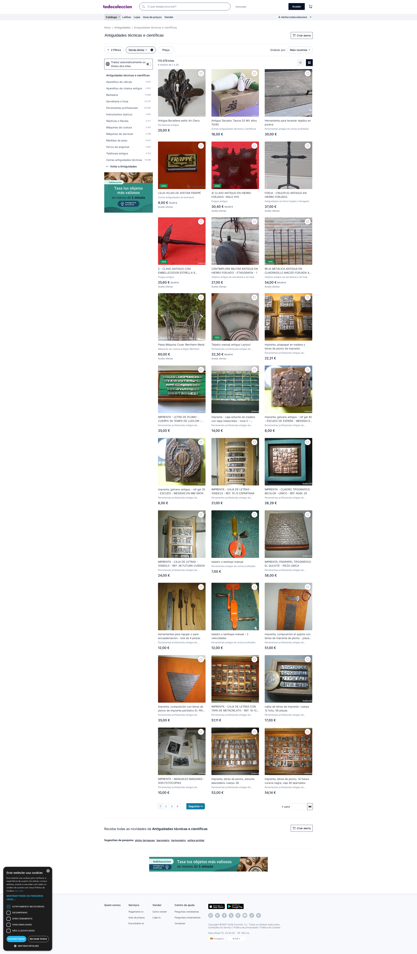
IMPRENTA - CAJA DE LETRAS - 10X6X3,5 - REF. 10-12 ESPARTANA (232, 491)
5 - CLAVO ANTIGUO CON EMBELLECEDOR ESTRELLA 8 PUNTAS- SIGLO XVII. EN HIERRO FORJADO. (178, 271)
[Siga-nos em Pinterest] (238, 915)
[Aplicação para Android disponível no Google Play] (235, 906)
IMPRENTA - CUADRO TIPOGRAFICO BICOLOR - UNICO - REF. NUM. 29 (287, 491)
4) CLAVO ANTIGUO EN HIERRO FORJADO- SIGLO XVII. (231, 194)
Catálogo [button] (112, 17)
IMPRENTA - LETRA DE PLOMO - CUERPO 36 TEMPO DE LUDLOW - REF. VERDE (179, 419)
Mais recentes (299, 50)
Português (218, 938)
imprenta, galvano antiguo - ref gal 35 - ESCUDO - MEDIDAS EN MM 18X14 (181, 491)
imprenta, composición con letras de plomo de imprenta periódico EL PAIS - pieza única (181, 708)
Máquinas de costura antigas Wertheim (178, 349)
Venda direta (137, 50)
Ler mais (19, 890)
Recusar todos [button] (38, 939)
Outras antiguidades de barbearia (176, 197)
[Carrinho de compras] (311, 6)
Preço (166, 50)
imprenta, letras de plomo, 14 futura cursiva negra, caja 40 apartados (287, 780)
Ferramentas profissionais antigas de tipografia (284, 352)
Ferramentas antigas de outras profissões (287, 128)
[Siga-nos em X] (231, 915)
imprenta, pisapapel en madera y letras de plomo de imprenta (285, 346)
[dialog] (27, 909)
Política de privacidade (246, 927)
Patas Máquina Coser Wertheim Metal (181, 344)
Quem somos (112, 905)
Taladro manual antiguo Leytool (231, 344)
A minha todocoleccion (292, 17)
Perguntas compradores (187, 917)
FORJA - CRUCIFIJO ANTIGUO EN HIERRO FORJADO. (286, 194)
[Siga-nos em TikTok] (251, 915)
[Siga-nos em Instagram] (210, 915)
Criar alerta (304, 35)
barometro (163, 840)
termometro (178, 840)
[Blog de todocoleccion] (258, 915)
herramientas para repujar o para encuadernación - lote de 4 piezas (179, 636)
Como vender (159, 911)
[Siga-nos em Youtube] (244, 915)
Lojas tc (156, 917)
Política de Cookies (270, 927)
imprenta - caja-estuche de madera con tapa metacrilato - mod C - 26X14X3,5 (233, 419)
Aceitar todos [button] (16, 939)
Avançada (241, 6)
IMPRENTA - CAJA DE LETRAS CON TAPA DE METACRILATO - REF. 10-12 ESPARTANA (234, 708)
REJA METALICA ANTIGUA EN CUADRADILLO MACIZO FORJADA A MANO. (287, 271)
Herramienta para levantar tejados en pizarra (288, 122)
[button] (28, 897)
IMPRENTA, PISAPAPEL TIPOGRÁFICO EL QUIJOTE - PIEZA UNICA (288, 563)
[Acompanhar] (201, 73)
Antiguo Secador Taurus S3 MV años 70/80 (234, 122)
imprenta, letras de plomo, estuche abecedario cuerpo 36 (232, 780)
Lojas (137, 17)
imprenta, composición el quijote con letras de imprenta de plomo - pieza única (287, 636)
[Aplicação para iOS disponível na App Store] (216, 906)
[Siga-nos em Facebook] (224, 915)
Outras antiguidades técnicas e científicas (233, 128)
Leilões (126, 17)
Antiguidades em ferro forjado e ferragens (287, 201)
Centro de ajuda (184, 905)
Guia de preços (152, 17)
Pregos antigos (219, 201)
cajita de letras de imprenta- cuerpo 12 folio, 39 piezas (287, 708)
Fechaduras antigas (168, 124)
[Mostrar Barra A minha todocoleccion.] (311, 17)
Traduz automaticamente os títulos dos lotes (128, 64)
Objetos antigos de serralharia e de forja (232, 277)
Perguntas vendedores (187, 911)
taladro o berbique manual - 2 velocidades (229, 636)
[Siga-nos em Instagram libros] (217, 915)
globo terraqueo (145, 840)
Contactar (180, 923)
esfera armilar (195, 840)
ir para (286, 806)
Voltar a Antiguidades (123, 166)
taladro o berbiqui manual (227, 561)
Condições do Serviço (219, 927)
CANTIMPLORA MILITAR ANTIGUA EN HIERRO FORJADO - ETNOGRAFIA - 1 (234, 270)
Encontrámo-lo (136, 923)
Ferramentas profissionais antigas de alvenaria (230, 349)
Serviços (134, 905)
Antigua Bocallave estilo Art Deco (179, 120)
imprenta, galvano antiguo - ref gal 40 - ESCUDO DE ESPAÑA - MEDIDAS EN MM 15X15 (288, 419)
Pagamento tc (136, 911)
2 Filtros (116, 50)
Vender (168, 17)
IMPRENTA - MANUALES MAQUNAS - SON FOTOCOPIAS (181, 780)
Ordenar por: (278, 50)
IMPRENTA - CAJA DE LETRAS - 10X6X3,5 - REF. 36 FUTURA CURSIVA (181, 563)
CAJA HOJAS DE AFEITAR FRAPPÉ (179, 193)
